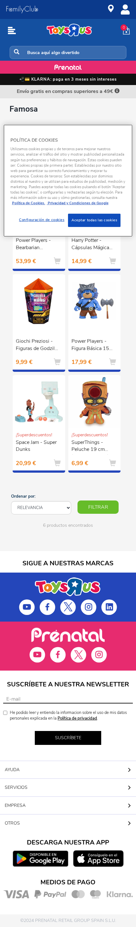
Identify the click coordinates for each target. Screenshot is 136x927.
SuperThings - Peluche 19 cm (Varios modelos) (90, 447)
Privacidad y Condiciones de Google (77, 203)
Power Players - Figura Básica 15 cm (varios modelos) (90, 345)
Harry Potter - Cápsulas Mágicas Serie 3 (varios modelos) (91, 245)
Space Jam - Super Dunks (36, 446)
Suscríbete (68, 738)
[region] (68, 181)
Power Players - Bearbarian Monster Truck (33, 245)
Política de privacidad (77, 718)
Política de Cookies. (28, 203)
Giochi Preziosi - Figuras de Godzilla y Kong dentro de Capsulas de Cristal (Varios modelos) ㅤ (37, 345)
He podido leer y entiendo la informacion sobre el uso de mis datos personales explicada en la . (68, 715)
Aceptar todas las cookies (94, 220)
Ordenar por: (23, 496)
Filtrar (98, 507)
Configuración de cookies (42, 219)
